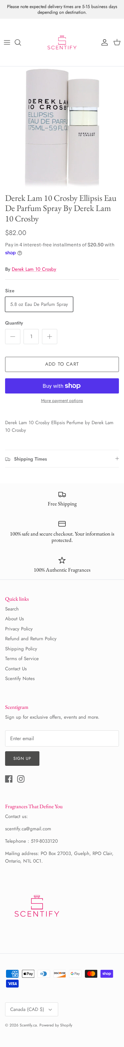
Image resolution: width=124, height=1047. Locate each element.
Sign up (22, 758)
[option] (62, 128)
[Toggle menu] (7, 42)
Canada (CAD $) (27, 1009)
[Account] (103, 42)
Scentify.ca (28, 1025)
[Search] (21, 42)
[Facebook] (8, 779)
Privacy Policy (19, 628)
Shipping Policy (21, 648)
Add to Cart (62, 364)
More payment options (62, 400)
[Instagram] (20, 779)
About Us (14, 618)
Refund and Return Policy (31, 638)
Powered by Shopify (55, 1025)
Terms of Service (22, 658)
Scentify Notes (20, 678)
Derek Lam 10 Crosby (34, 269)
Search (12, 608)
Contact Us (16, 668)
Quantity (14, 323)
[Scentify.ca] (62, 42)
